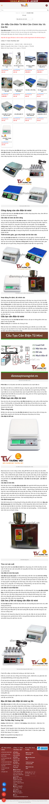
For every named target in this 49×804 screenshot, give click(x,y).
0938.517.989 (16, 758)
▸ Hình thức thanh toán (6, 752)
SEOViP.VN (28, 802)
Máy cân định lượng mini (6, 66)
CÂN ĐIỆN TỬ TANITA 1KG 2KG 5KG (7, 115)
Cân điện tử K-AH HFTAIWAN (19, 90)
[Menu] (2, 5)
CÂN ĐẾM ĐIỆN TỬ (18, 114)
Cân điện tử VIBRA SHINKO (30, 66)
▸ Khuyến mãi (4, 771)
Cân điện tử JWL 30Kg (30, 89)
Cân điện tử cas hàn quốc (42, 90)
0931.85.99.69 (16, 755)
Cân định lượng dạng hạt (18, 66)
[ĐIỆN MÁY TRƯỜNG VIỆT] (24, 5)
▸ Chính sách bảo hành (6, 762)
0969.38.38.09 (16, 753)
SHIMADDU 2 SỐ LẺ (42, 114)
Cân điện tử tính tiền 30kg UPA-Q (42, 66)
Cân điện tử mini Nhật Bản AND (7, 90)
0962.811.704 (16, 760)
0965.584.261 (16, 763)
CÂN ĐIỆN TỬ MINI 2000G (7, 139)
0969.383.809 (5, 69)
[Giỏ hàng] (47, 5)
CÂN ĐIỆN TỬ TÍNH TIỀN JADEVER (30, 115)
